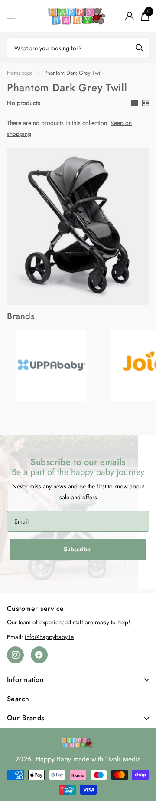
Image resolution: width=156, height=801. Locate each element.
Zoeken (139, 47)
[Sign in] (129, 16)
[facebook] (39, 654)
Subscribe (78, 549)
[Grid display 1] (134, 103)
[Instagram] (15, 654)
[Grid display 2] (145, 103)
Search (18, 699)
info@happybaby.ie (49, 637)
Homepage (20, 73)
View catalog (12, 16)
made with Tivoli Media (107, 759)
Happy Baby (53, 759)
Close (78, 679)
